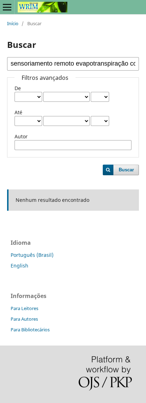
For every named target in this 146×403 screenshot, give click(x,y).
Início (12, 23)
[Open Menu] (7, 7)
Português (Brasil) (32, 255)
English (19, 265)
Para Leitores (24, 308)
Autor (21, 136)
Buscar (126, 169)
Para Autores (24, 319)
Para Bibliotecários (30, 329)
